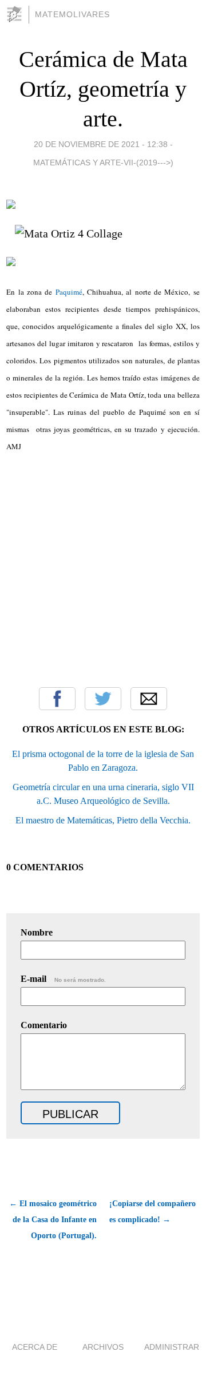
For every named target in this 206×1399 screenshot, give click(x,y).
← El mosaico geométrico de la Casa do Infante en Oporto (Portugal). (53, 1219)
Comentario (44, 1025)
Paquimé (69, 292)
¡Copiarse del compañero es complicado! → (152, 1211)
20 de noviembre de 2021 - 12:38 (101, 144)
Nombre (37, 932)
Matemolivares (72, 14)
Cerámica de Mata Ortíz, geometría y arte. (103, 89)
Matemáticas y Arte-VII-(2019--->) (103, 162)
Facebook (57, 698)
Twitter (103, 698)
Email (148, 698)
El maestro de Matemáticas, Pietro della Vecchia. (103, 820)
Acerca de (34, 1347)
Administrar (171, 1347)
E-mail (63, 979)
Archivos (103, 1347)
